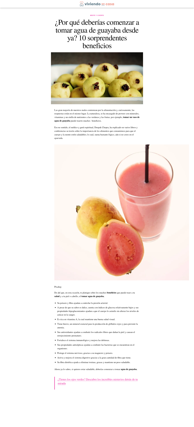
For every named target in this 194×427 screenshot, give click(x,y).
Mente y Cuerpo (97, 15)
